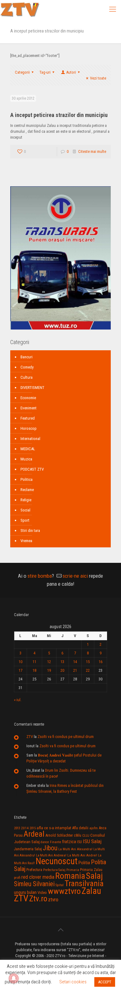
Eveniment (28, 408)
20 (62, 670)
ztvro (53, 899)
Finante (55, 842)
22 (88, 670)
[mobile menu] (112, 9)
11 (34, 661)
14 (75, 661)
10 (20, 661)
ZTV (29, 736)
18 (34, 670)
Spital (60, 885)
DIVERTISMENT (32, 387)
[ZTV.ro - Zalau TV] (20, 9)
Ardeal (34, 834)
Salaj (94, 876)
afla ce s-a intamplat (54, 828)
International (30, 438)
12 (49, 661)
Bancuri (26, 357)
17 (20, 670)
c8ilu (77, 835)
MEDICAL (27, 448)
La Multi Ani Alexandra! (75, 849)
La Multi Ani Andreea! (51, 855)
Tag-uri (45, 72)
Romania (70, 876)
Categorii (22, 72)
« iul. (17, 699)
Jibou (50, 848)
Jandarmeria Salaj (28, 849)
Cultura (26, 377)
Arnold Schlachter (59, 835)
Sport (24, 520)
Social (25, 510)
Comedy (27, 367)
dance (45, 842)
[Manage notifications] (14, 978)
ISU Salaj (92, 841)
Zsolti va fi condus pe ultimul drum (66, 736)
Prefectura (34, 870)
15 (88, 661)
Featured (27, 418)
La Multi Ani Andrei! (82, 855)
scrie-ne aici (75, 576)
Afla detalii (80, 828)
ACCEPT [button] (104, 982)
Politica (26, 479)
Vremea (26, 540)
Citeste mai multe (92, 151)
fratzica (69, 841)
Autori (71, 72)
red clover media (37, 877)
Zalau (91, 891)
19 (49, 670)
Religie (25, 500)
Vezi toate (98, 78)
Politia (84, 862)
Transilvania (84, 883)
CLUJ (85, 836)
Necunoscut (57, 861)
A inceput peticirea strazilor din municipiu (59, 115)
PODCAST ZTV (32, 469)
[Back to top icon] (60, 929)
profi (17, 877)
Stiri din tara (30, 530)
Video (42, 892)
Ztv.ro (38, 898)
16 (100, 661)
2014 (25, 828)
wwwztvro (64, 891)
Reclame (27, 489)
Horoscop (28, 428)
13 (62, 661)
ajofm (93, 828)
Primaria (72, 870)
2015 (32, 828)
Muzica (26, 459)
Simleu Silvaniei (34, 884)
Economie (28, 397)
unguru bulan (25, 892)
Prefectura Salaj (54, 870)
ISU (79, 842)
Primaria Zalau (91, 870)
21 (75, 670)
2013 (17, 828)
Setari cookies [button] (73, 982)
